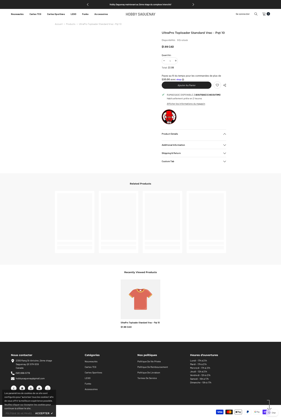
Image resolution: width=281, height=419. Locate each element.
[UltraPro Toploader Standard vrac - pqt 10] (140, 299)
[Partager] (223, 85)
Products (71, 24)
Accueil (59, 24)
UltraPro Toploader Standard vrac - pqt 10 (140, 322)
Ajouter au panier (187, 85)
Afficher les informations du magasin (186, 103)
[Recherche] (256, 14)
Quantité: (167, 55)
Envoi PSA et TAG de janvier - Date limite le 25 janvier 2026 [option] (140, 4)
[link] (217, 85)
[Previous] (87, 4)
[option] (140, 305)
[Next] (193, 4)
